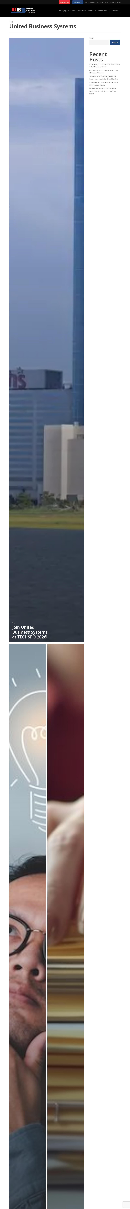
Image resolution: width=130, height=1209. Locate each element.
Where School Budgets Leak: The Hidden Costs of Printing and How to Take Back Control (102, 91)
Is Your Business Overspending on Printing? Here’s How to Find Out (103, 83)
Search (91, 38)
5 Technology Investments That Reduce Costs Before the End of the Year (104, 65)
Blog (13, 623)
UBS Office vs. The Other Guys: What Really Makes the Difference (103, 71)
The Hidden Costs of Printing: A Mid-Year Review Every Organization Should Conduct (103, 77)
